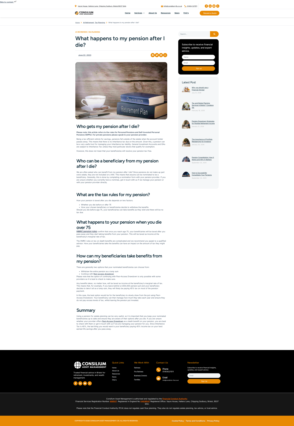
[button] (153, 55)
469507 (113, 401)
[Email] (158, 378)
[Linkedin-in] (210, 6)
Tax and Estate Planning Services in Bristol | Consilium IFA (203, 105)
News (177, 13)
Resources (166, 13)
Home (127, 13)
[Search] (214, 34)
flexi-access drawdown (103, 274)
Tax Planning (100, 22)
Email (165, 377)
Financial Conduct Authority (174, 399)
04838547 (145, 401)
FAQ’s (186, 13)
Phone (165, 369)
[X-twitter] (217, 6)
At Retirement (88, 22)
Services (138, 13)
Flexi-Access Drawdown (112, 321)
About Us (153, 13)
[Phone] (158, 369)
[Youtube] (214, 6)
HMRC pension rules (86, 231)
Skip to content (7, 2)
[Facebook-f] (206, 6)
